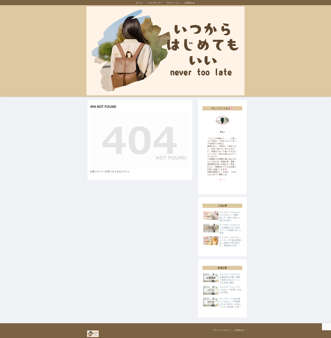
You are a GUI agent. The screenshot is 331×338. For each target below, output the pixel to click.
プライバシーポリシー (222, 330)
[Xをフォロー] (224, 179)
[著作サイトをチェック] (220, 179)
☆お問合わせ (239, 330)
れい (222, 131)
